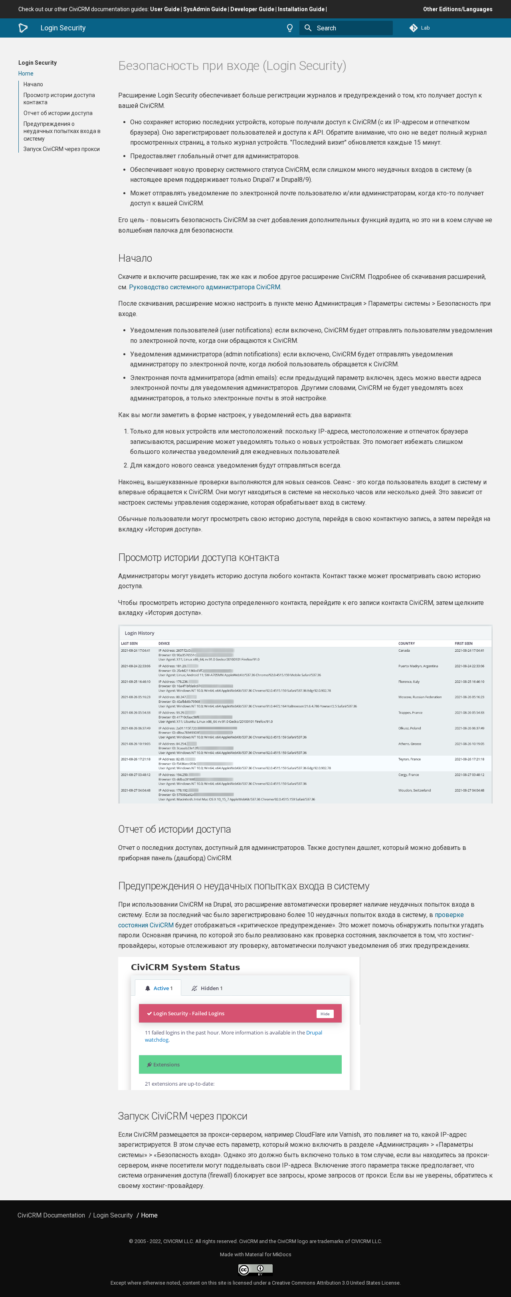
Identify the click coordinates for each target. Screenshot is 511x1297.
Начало (33, 84)
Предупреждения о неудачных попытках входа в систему (62, 131)
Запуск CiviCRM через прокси (62, 149)
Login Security (37, 63)
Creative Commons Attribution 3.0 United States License (336, 1283)
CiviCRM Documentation (51, 1215)
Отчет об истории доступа (58, 113)
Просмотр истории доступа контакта (59, 98)
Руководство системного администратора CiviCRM (204, 287)
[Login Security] (23, 28)
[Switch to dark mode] (290, 28)
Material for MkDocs (268, 1254)
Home (26, 73)
